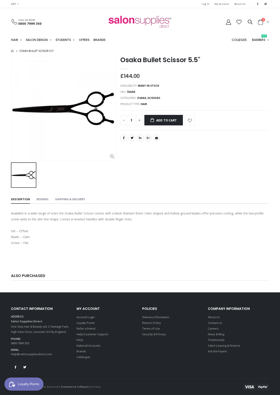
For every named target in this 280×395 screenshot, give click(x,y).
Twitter (131, 137)
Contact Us (215, 323)
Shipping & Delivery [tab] (70, 199)
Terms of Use (151, 328)
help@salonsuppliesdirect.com (31, 354)
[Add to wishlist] (190, 120)
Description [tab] (20, 199)
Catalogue (83, 357)
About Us (239, 3)
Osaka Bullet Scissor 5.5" (160, 60)
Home (12, 51)
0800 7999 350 (30, 23)
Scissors (153, 98)
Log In (206, 3)
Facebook (123, 137)
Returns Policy (151, 323)
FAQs (80, 340)
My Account (222, 3)
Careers (213, 328)
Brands (81, 351)
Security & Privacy (154, 334)
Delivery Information (155, 317)
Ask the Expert (217, 351)
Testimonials (216, 340)
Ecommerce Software (75, 387)
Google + (148, 137)
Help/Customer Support (92, 334)
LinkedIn (140, 137)
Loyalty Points (86, 323)
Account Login (86, 317)
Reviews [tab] (43, 199)
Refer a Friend (86, 328)
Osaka (141, 98)
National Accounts (88, 346)
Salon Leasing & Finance (224, 346)
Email (156, 137)
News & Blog (216, 334)
